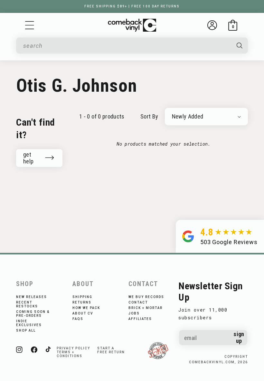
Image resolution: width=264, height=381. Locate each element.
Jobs (134, 313)
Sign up (238, 337)
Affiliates (140, 319)
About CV (82, 313)
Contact (138, 302)
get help (28, 158)
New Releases (31, 297)
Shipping (82, 297)
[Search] (240, 45)
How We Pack (86, 308)
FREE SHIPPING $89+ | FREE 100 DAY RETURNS (132, 6)
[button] (29, 25)
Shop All (26, 330)
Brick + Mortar (145, 308)
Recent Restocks (27, 304)
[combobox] (126, 45)
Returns (81, 302)
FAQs (77, 319)
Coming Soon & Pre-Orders (33, 313)
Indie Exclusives (29, 323)
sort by (149, 116)
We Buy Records (146, 297)
